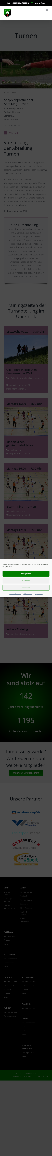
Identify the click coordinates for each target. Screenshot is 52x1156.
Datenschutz (27, 594)
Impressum (39, 594)
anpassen (26, 588)
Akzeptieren (26, 574)
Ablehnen (26, 581)
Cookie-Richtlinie (15, 594)
